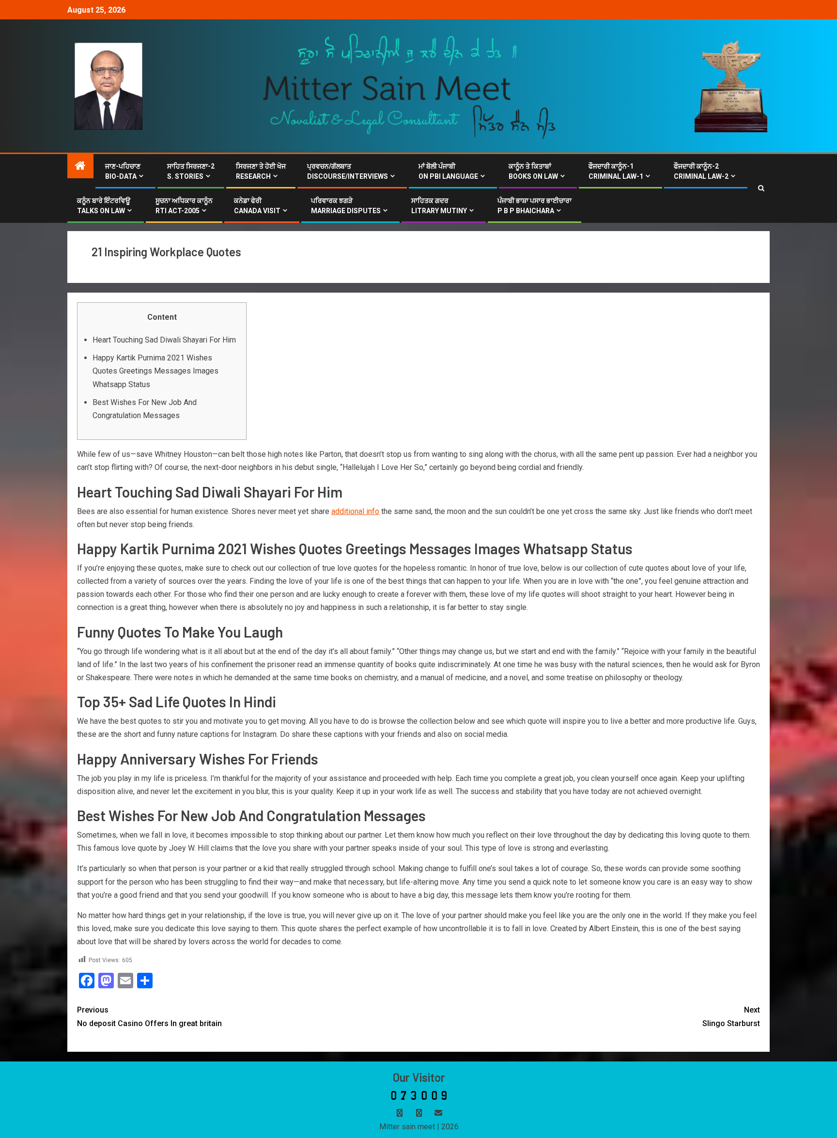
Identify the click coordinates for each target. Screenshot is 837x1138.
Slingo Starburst (731, 1016)
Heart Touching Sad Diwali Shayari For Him (164, 339)
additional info (355, 511)
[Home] (80, 166)
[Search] (761, 188)
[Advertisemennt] (409, 85)
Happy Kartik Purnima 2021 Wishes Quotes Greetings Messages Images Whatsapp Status (155, 371)
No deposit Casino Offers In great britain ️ (150, 1016)
